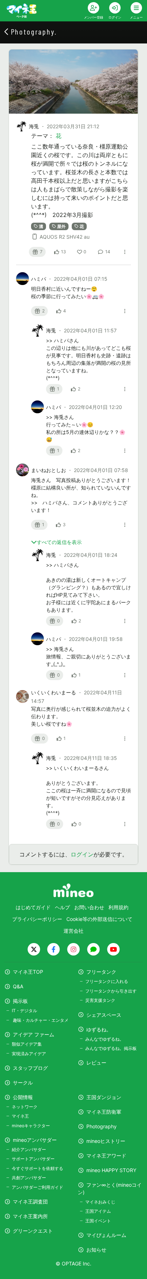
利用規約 (118, 907)
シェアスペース (103, 1015)
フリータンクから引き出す (111, 991)
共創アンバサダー (29, 1177)
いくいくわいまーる (54, 692)
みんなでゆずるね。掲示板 (111, 1048)
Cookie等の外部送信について (99, 919)
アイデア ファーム (33, 1034)
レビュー (96, 1063)
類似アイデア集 (27, 1044)
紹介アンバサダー (29, 1149)
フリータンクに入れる (106, 981)
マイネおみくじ (100, 1202)
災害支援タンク (100, 1000)
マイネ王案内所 (30, 1216)
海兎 (34, 126)
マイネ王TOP (28, 972)
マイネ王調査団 (30, 1201)
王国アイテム (98, 1211)
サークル (23, 1082)
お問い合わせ (89, 907)
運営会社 (73, 931)
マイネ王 (20, 1116)
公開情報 (23, 1097)
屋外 (61, 226)
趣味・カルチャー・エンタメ (40, 1020)
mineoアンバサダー (35, 1140)
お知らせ (96, 1250)
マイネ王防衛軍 (103, 1112)
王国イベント (98, 1220)
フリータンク (101, 972)
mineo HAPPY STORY (111, 1170)
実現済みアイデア (29, 1053)
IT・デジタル (24, 1010)
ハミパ (39, 279)
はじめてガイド (33, 907)
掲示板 (20, 1001)
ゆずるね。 (98, 1029)
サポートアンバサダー (33, 1158)
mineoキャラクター (31, 1125)
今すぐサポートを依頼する (37, 1168)
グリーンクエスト (33, 1231)
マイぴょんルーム (106, 1235)
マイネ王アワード (106, 1156)
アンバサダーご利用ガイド (37, 1187)
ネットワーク (24, 1106)
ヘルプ (62, 907)
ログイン (82, 854)
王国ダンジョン (103, 1097)
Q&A (18, 986)
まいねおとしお (49, 470)
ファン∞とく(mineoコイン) (110, 1188)
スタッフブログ (30, 1068)
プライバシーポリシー (37, 919)
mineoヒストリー (105, 1141)
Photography (101, 1126)
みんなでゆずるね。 (104, 1039)
